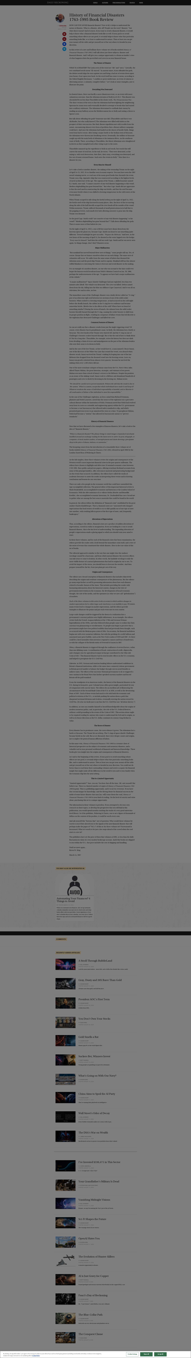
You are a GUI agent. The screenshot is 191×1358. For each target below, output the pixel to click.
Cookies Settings (132, 1354)
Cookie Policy (36, 1356)
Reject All (146, 1354)
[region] (95, 1354)
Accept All (160, 1354)
